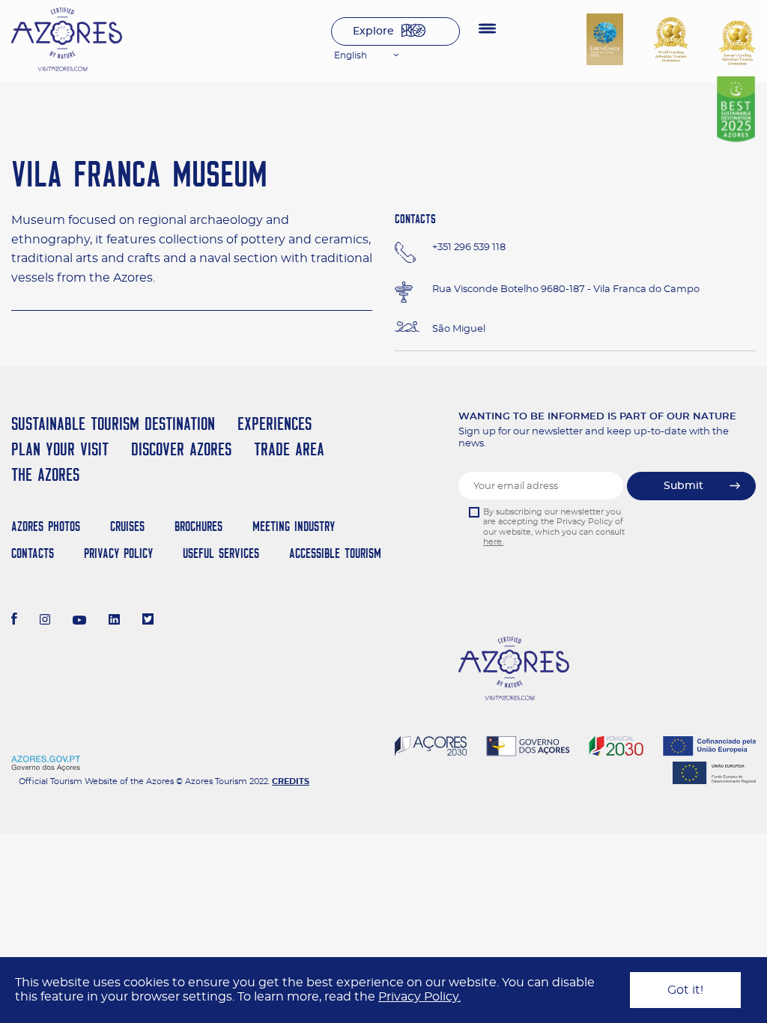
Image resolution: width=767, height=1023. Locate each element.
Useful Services (221, 553)
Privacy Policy (118, 553)
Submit (683, 486)
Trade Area (289, 449)
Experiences (274, 423)
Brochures (198, 526)
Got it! (685, 990)
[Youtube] (79, 621)
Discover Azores (181, 449)
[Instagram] (45, 621)
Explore (373, 31)
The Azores (45, 474)
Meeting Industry (293, 526)
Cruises (127, 526)
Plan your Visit (60, 449)
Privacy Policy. (419, 997)
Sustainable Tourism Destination (113, 423)
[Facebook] (14, 621)
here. (493, 542)
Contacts (32, 553)
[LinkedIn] (114, 621)
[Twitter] (148, 621)
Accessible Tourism (335, 553)
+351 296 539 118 (469, 247)
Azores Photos (45, 526)
